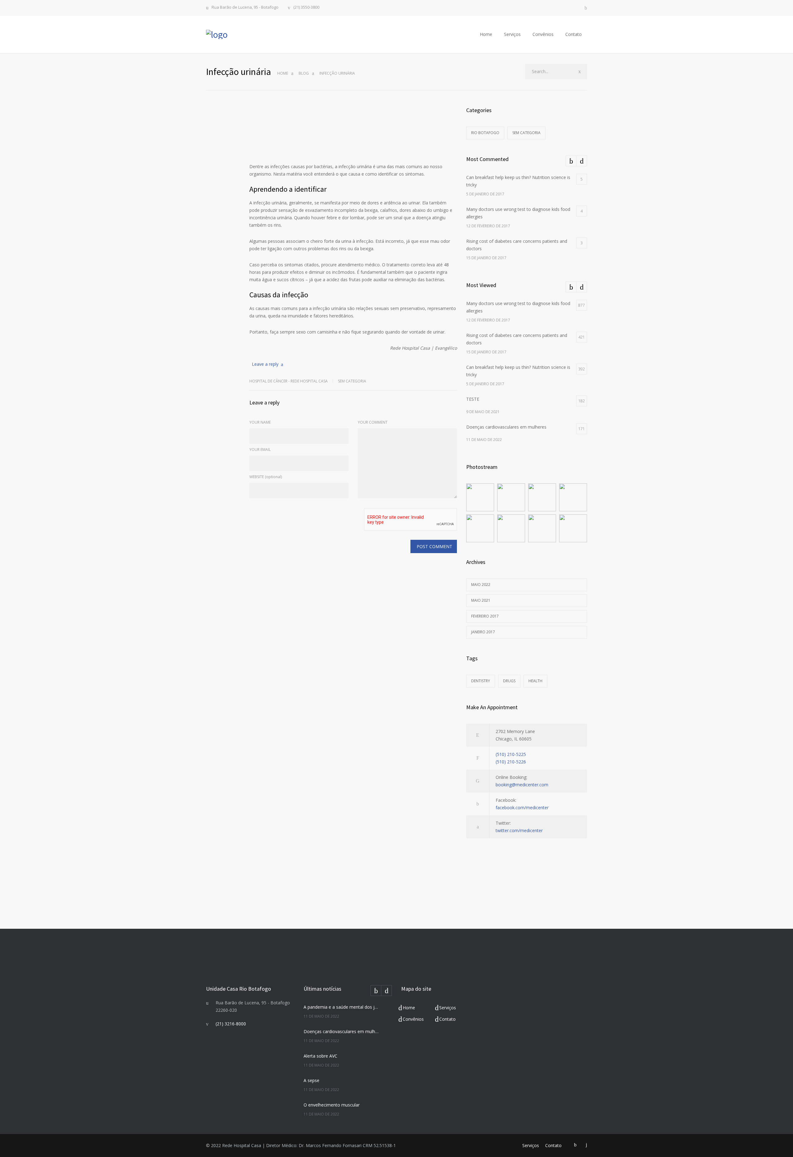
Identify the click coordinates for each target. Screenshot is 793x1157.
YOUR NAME (260, 422)
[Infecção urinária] (353, 129)
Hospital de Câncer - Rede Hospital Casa (288, 381)
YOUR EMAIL (260, 449)
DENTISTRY (480, 680)
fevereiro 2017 (485, 616)
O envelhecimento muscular (332, 1105)
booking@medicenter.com (522, 785)
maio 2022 (480, 584)
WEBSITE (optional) (265, 476)
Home (486, 34)
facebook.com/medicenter (522, 807)
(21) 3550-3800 (306, 7)
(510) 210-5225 (511, 754)
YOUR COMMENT (373, 422)
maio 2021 (480, 600)
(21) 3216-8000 (231, 1024)
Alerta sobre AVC (320, 1056)
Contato (573, 34)
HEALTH (535, 680)
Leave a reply (265, 364)
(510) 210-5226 (511, 762)
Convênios (543, 34)
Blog (304, 73)
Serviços (512, 34)
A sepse (311, 1080)
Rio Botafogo (485, 132)
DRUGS (509, 680)
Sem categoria (352, 381)
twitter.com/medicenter (519, 830)
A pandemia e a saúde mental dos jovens (341, 1007)
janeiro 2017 (483, 632)
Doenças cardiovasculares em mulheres (341, 1031)
